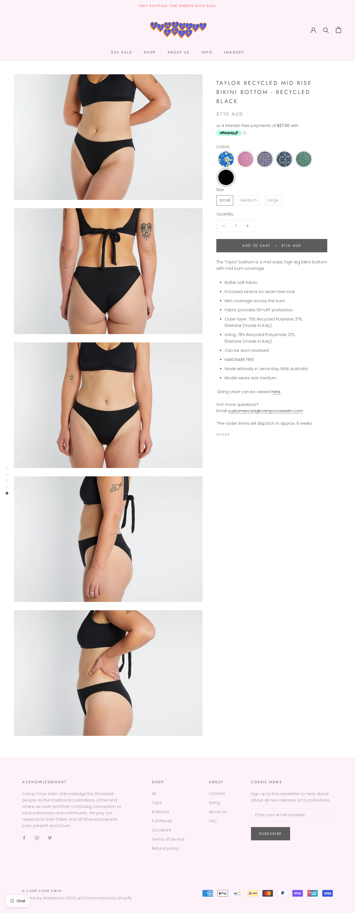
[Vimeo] (50, 838)
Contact (217, 793)
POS (72, 898)
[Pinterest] (250, 433)
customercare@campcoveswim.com (265, 411)
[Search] (326, 30)
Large (272, 200)
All (154, 793)
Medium (249, 200)
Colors (222, 146)
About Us (218, 812)
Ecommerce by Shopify (109, 898)
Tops (157, 802)
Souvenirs (161, 830)
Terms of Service (168, 839)
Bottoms (160, 812)
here (276, 392)
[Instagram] (37, 838)
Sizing (214, 802)
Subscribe (270, 833)
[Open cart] (338, 30)
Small (224, 200)
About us (179, 52)
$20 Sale (121, 52)
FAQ (213, 821)
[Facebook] (235, 433)
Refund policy (165, 848)
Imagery (234, 52)
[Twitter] (242, 433)
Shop (150, 52)
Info (206, 52)
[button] (226, 159)
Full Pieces (162, 821)
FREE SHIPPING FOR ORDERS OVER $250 (177, 6)
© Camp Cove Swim (42, 891)
